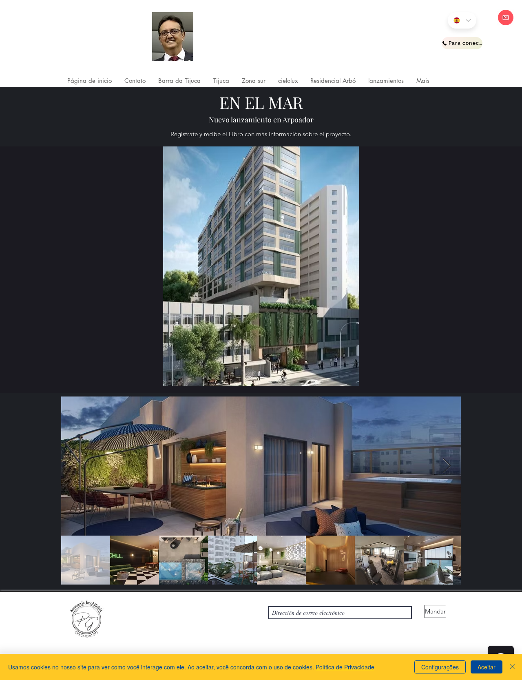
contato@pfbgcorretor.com (135, 630)
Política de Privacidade (345, 667)
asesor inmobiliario (230, 33)
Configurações (440, 667)
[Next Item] (446, 466)
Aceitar (486, 667)
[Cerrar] (512, 666)
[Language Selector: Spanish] (462, 20)
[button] (179, 81)
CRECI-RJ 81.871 (224, 43)
